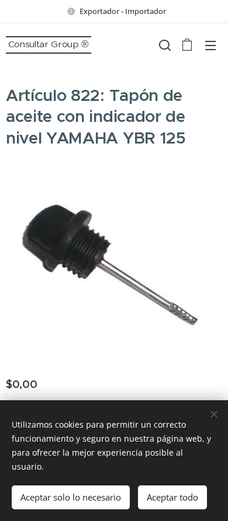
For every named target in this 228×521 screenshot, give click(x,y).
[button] (163, 45)
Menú (210, 45)
